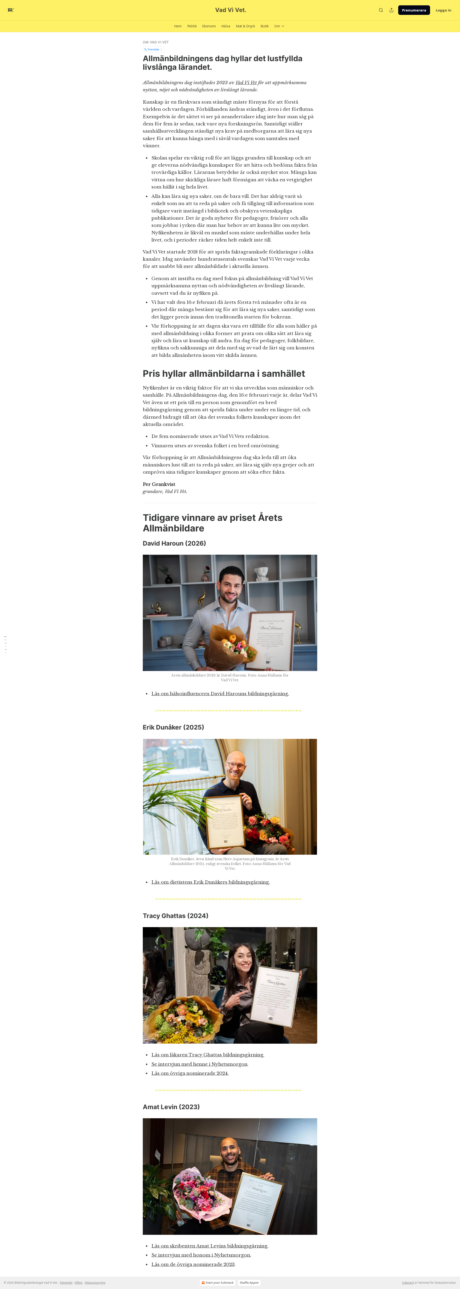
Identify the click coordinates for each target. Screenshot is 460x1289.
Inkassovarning (95, 1283)
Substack (408, 1283)
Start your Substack (220, 1283)
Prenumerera (414, 10)
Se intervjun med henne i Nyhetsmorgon (199, 1064)
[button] (177, 26)
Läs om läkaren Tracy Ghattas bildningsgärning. (207, 1055)
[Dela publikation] (391, 10)
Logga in (443, 10)
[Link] (136, 373)
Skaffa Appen (249, 1283)
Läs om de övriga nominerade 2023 (193, 1264)
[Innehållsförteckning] (5, 644)
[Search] (381, 10)
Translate (153, 49)
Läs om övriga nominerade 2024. (190, 1073)
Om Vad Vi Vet (156, 42)
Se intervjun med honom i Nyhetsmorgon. (201, 1255)
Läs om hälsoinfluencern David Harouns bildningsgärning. (220, 693)
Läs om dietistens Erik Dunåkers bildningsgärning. (210, 882)
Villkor (79, 1283)
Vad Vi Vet (246, 82)
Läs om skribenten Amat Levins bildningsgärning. (209, 1246)
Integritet (66, 1283)
